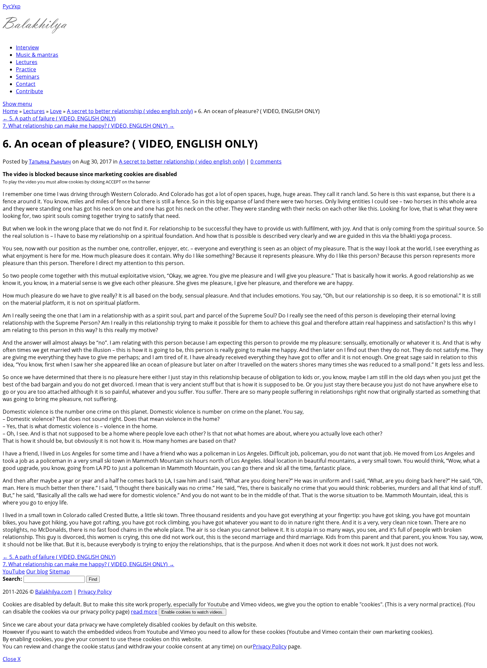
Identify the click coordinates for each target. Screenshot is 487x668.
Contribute (29, 91)
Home (10, 111)
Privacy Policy (95, 591)
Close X (12, 659)
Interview (27, 47)
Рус (7, 6)
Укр (16, 6)
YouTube (14, 571)
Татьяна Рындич (50, 161)
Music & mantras (37, 54)
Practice (26, 69)
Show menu (17, 103)
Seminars (27, 76)
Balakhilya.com (53, 591)
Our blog (37, 571)
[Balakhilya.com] (35, 29)
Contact (25, 84)
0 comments (266, 161)
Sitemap (59, 571)
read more (144, 611)
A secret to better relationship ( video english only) (130, 111)
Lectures (26, 62)
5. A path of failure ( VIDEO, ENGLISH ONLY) (59, 118)
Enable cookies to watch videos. (192, 612)
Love (56, 111)
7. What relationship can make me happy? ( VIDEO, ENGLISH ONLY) (88, 125)
